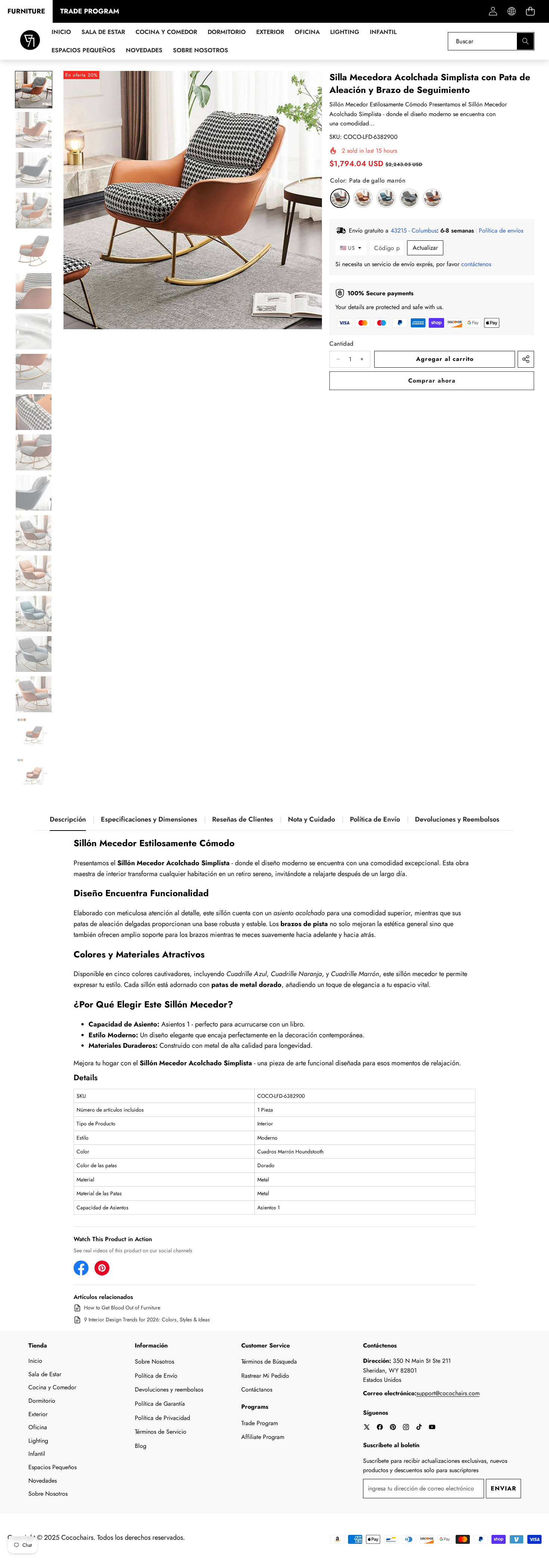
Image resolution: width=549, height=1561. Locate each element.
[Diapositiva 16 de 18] (33, 694)
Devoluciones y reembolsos (169, 1389)
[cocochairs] (30, 41)
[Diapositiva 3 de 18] (33, 170)
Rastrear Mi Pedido (265, 1375)
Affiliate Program (262, 1437)
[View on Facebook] (81, 1268)
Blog (140, 1446)
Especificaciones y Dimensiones (149, 819)
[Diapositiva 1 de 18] (33, 89)
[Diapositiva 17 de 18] (33, 734)
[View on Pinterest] (101, 1268)
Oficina (37, 1427)
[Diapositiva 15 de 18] (33, 654)
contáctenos (476, 264)
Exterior (37, 1414)
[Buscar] (525, 41)
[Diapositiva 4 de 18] (33, 210)
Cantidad (341, 343)
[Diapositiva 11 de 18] (33, 492)
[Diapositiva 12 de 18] (33, 533)
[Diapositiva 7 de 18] (33, 331)
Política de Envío (375, 819)
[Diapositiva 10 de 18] (33, 452)
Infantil (36, 1453)
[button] (530, 11)
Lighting (38, 1440)
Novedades (42, 1480)
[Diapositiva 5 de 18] (33, 250)
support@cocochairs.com (448, 1393)
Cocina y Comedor (52, 1387)
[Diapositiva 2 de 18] (33, 130)
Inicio (35, 1360)
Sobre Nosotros (48, 1493)
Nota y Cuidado (311, 819)
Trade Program (259, 1423)
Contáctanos (256, 1389)
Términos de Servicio (160, 1431)
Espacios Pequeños (52, 1467)
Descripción (68, 819)
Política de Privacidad (162, 1418)
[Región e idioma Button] (511, 11)
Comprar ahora (432, 380)
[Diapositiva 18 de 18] (33, 775)
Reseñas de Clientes (242, 819)
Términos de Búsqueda (269, 1361)
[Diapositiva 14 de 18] (33, 613)
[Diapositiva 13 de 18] (33, 573)
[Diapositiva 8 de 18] (33, 371)
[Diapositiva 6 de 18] (33, 291)
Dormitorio (41, 1400)
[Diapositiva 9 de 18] (33, 412)
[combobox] (491, 41)
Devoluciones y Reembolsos (457, 819)
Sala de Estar (44, 1374)
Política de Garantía (160, 1403)
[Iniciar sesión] (492, 11)
